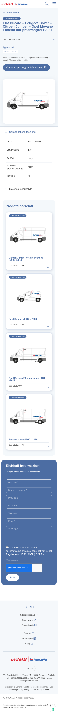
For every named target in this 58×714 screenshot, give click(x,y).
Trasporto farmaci (10, 51)
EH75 (30, 167)
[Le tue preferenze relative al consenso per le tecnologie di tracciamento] (53, 709)
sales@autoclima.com (29, 681)
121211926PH (34, 141)
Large (30, 158)
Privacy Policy (23, 689)
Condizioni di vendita (13, 687)
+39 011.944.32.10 (17, 678)
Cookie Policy (36, 689)
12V (30, 150)
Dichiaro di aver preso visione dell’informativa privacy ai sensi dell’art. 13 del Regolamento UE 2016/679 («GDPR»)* (29, 551)
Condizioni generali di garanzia (36, 687)
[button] (54, 4)
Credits (46, 689)
